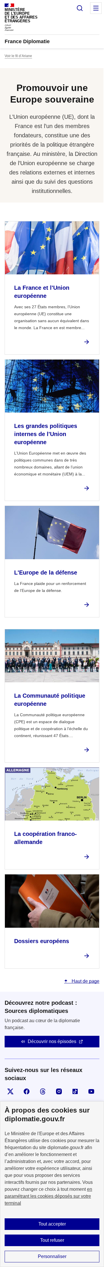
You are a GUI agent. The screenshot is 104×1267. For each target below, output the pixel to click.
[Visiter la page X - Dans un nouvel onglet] (10, 1091)
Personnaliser (52, 1256)
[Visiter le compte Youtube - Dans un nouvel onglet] (91, 1091)
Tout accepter (52, 1224)
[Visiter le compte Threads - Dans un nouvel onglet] (43, 1091)
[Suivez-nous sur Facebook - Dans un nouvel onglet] (26, 1091)
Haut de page (84, 981)
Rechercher (80, 8)
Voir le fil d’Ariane (18, 56)
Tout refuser (52, 1240)
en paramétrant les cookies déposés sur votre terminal (48, 1196)
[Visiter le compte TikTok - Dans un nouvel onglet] (75, 1091)
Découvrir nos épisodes (52, 1041)
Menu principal (96, 8)
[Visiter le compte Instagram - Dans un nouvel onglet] (59, 1091)
